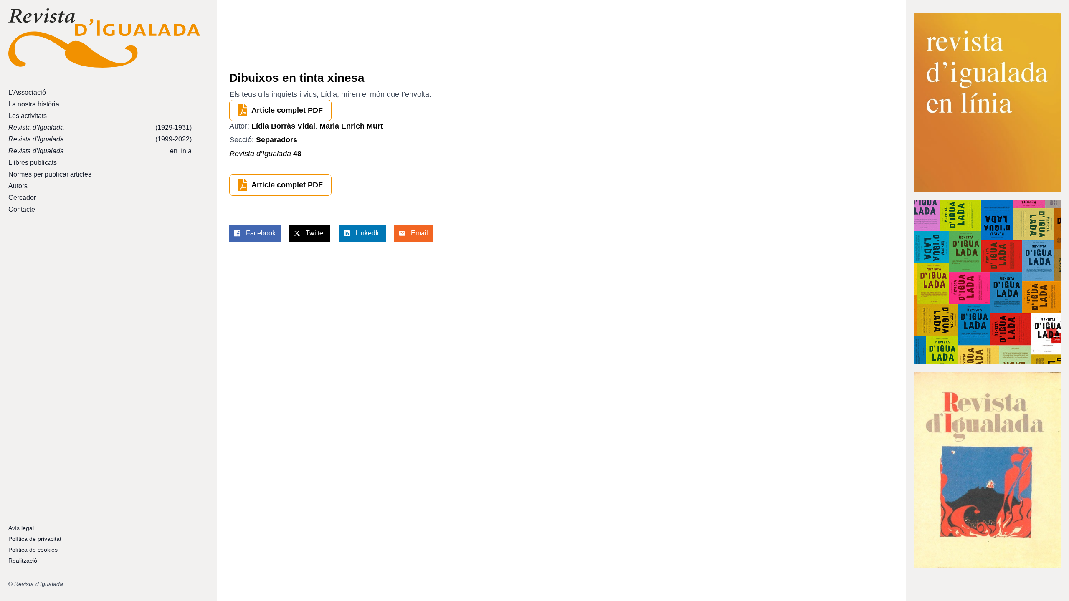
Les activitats (27, 115)
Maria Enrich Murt (351, 126)
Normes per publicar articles (49, 174)
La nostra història (33, 104)
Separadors (276, 140)
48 (265, 153)
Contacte (21, 209)
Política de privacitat (34, 538)
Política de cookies (33, 549)
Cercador (22, 197)
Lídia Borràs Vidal (283, 126)
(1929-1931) (100, 127)
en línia (100, 150)
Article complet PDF (287, 110)
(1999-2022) (100, 139)
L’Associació (27, 92)
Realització (22, 560)
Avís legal (21, 528)
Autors (18, 185)
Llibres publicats (32, 162)
